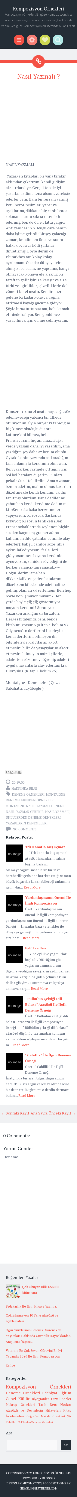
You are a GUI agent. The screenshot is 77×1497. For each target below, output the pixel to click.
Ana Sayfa (39, 1113)
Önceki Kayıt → (62, 1113)
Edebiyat (49, 1392)
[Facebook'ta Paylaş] (20, 772)
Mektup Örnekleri (20, 1404)
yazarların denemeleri (26, 823)
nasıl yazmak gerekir (25, 811)
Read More (32, 887)
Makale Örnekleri (53, 1416)
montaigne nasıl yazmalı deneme (35, 806)
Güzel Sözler (61, 1399)
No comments (25, 829)
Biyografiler (40, 1399)
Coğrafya (32, 1416)
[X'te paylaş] (16, 772)
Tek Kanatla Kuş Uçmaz (45, 847)
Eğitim (65, 1392)
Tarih (42, 1404)
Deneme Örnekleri (28, 794)
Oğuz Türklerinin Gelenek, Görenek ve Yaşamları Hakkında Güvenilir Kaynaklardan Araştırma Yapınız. (38, 1336)
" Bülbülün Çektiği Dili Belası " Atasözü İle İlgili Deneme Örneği (46, 1004)
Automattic (31, 1483)
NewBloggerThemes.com (38, 1488)
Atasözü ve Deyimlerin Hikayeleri (33, 1410)
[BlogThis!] (12, 772)
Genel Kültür (18, 1398)
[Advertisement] (38, 123)
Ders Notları (60, 1404)
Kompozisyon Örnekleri (38, 8)
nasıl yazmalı (57, 811)
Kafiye (10, 1365)
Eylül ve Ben (35, 948)
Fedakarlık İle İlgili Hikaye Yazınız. (31, 1306)
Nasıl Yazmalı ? (38, 76)
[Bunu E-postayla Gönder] (8, 772)
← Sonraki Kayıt (15, 1113)
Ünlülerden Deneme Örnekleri (33, 817)
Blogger (48, 1478)
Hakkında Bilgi (24, 788)
